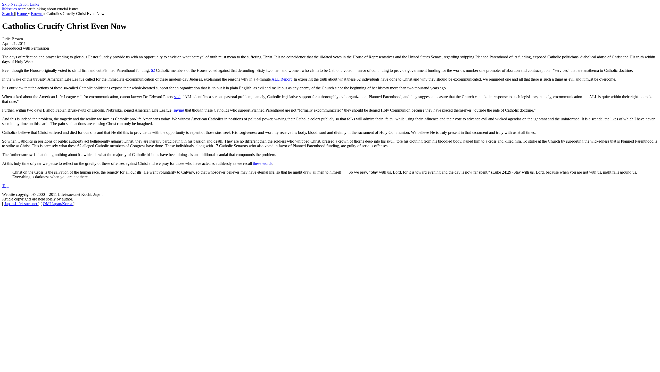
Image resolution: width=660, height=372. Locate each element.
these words (262, 163)
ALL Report (281, 79)
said (177, 97)
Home (22, 13)
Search (8, 13)
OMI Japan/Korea (58, 204)
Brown (37, 13)
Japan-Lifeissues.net (21, 204)
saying (179, 110)
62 (153, 70)
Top (5, 185)
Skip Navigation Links (20, 4)
